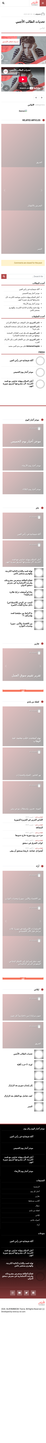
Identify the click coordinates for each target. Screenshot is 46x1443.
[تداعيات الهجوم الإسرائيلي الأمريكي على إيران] (23, 794)
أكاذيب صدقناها (34, 1331)
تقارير (37, 1326)
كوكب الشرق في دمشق (32, 973)
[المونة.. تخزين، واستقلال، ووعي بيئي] (23, 927)
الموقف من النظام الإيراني (16, 452)
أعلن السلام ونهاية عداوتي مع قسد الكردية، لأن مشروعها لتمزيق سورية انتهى (18, 513)
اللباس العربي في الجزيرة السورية (28, 949)
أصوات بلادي (35, 1350)
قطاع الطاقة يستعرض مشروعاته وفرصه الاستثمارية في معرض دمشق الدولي (18, 712)
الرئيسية (36, 1317)
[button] (41, 254)
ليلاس (30, 105)
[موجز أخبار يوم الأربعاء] (23, 589)
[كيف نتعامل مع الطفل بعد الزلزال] (23, 188)
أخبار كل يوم (35, 1321)
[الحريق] (23, 1165)
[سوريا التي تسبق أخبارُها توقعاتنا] (23, 1049)
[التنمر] (39, 1237)
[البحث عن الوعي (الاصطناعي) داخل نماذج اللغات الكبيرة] (39, 734)
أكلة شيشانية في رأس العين (29, 419)
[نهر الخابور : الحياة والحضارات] (23, 893)
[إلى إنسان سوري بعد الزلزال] (23, 275)
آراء (38, 1355)
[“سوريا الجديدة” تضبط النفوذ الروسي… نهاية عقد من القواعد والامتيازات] (23, 1017)
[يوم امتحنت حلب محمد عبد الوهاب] (23, 856)
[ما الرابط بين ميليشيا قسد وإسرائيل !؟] (39, 744)
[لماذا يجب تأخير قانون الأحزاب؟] (23, 1082)
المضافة (39, 957)
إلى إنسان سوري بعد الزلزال (20, 1215)
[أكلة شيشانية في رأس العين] (40, 490)
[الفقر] (23, 318)
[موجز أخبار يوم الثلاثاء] (23, 613)
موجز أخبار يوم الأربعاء (31, 434)
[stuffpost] (23, 820)
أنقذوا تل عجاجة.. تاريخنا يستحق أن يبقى (26, 981)
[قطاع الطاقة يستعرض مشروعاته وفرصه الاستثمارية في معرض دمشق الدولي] (39, 713)
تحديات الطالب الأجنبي (22, 1184)
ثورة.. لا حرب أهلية (24, 1194)
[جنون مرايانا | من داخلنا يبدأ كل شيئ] (23, 232)
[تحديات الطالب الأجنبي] (39, 1184)
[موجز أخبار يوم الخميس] (40, 502)
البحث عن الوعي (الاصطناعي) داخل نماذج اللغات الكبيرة (19, 733)
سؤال (37, 1336)
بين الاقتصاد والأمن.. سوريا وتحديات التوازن (21, 754)
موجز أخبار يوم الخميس (31, 423)
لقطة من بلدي (39, 947)
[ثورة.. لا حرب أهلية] (23, 362)
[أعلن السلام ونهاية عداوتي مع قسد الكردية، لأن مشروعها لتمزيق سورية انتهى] (40, 514)
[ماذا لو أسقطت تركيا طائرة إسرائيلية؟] (39, 723)
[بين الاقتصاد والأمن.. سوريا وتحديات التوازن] (39, 755)
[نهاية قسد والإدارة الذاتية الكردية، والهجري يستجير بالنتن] (39, 702)
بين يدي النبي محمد (15, 476)
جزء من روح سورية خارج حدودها (29, 965)
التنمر (30, 1236)
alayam (38, 14)
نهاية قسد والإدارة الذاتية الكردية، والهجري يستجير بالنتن (18, 702)
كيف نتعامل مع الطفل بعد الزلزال (18, 1226)
